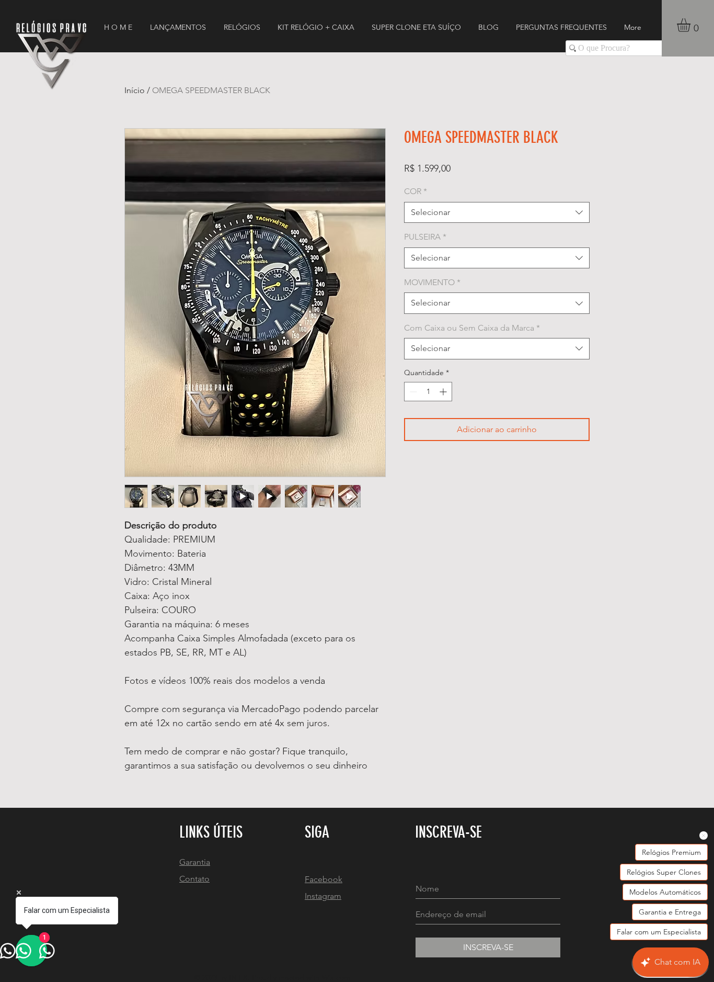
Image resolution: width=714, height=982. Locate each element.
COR (415, 191)
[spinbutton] (428, 391)
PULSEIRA (425, 237)
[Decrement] (412, 391)
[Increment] (444, 391)
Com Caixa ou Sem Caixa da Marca (472, 328)
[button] (691, 25)
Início (134, 90)
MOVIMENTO (432, 282)
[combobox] (497, 212)
